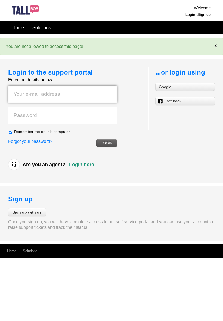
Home (18, 27)
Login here (81, 164)
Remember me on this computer (42, 131)
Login (107, 143)
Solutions (41, 27)
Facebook (172, 101)
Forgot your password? (30, 141)
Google (165, 87)
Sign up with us (27, 212)
